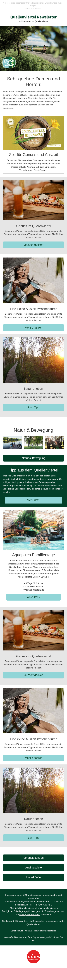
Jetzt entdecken (33, 244)
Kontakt (28, 930)
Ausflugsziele (33, 867)
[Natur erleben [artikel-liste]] (33, 360)
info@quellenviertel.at (26, 908)
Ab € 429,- (33, 597)
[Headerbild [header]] (33, 48)
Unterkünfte (33, 877)
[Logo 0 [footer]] (33, 956)
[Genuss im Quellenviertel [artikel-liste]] (33, 200)
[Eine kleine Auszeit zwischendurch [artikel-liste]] (33, 280)
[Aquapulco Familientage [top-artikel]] (33, 530)
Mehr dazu (33, 500)
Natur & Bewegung (33, 458)
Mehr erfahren (33, 327)
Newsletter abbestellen (45, 930)
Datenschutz (17, 930)
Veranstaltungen (33, 857)
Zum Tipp (33, 407)
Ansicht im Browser (33, 8)
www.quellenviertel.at (48, 908)
